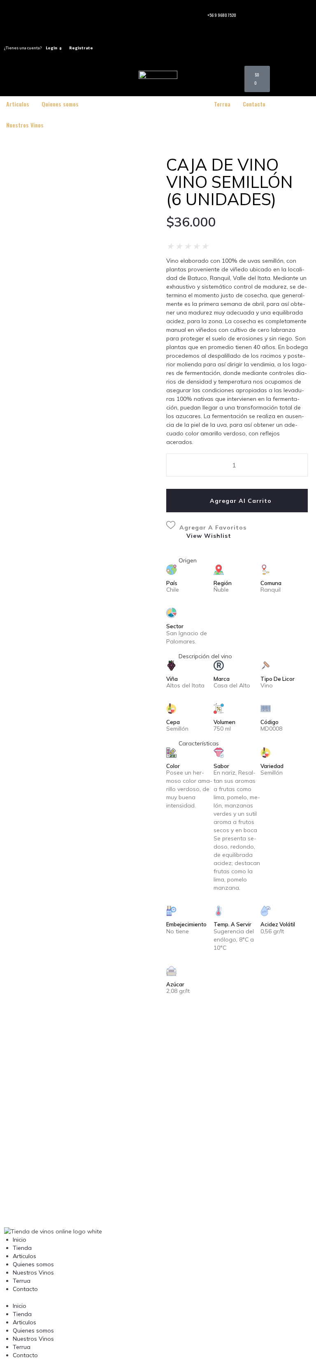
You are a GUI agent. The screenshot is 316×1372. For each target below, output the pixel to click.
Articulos (24, 1256)
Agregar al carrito (241, 500)
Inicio (19, 1239)
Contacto (25, 1289)
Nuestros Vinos (33, 1272)
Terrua (21, 1280)
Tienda (22, 1248)
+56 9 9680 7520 (221, 15)
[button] (212, 1110)
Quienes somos (33, 1264)
